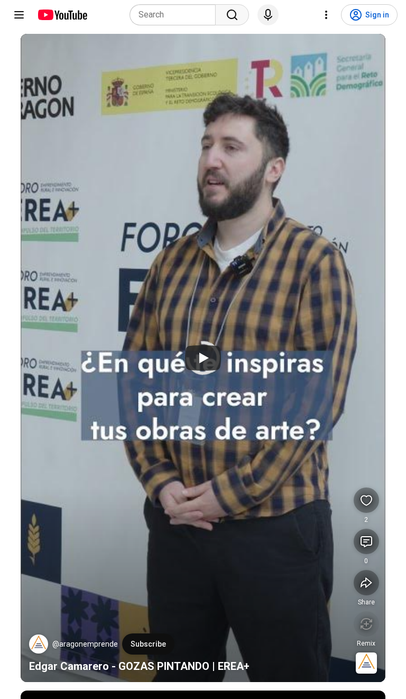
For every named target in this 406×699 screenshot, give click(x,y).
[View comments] (366, 541)
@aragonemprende (85, 644)
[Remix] (366, 624)
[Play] (203, 358)
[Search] (232, 14)
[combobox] (176, 14)
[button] (38, 644)
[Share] (366, 582)
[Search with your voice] (268, 14)
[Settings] (326, 14)
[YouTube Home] (62, 15)
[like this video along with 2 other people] (366, 500)
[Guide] (19, 14)
